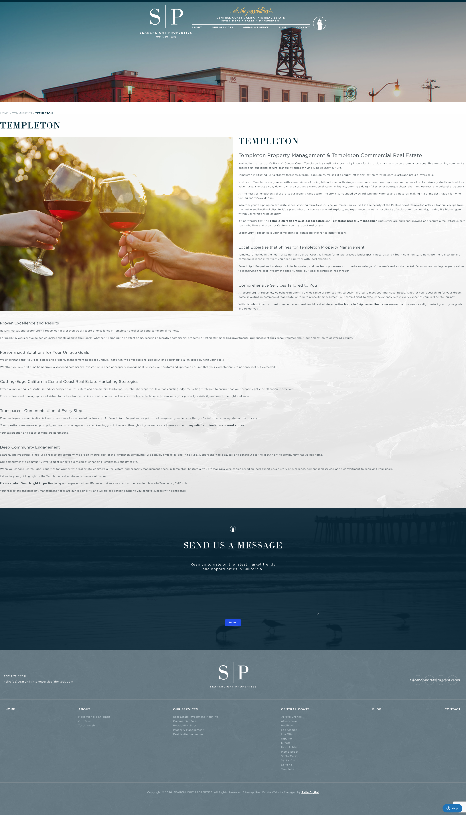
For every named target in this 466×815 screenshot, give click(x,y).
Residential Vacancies (188, 734)
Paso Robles (289, 747)
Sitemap (248, 792)
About (197, 27)
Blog (283, 27)
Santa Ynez (289, 760)
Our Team (85, 721)
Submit (233, 622)
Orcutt (285, 742)
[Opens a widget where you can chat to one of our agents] (452, 808)
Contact (303, 27)
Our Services (222, 27)
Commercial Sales (185, 721)
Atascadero (289, 721)
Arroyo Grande (291, 716)
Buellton (287, 725)
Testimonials (86, 725)
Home (10, 709)
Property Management (188, 729)
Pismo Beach (290, 751)
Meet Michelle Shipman (94, 716)
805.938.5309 (166, 37)
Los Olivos (288, 734)
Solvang (286, 764)
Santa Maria (289, 756)
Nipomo (286, 738)
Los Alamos (289, 729)
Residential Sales (185, 725)
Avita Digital (310, 792)
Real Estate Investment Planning (195, 716)
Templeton (288, 769)
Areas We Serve (256, 27)
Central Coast (295, 709)
